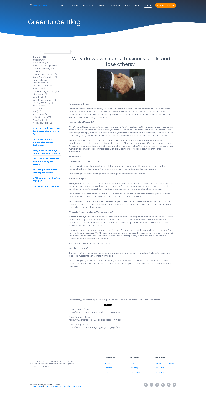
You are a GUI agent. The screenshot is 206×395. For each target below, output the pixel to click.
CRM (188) (37, 71)
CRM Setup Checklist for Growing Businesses (45, 171)
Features (74, 5)
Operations (135, 372)
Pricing (62, 5)
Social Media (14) (40, 114)
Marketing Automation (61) (45, 100)
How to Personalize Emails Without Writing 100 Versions (46, 161)
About (128, 5)
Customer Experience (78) (45, 74)
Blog (137, 5)
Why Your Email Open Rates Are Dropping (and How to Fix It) (46, 131)
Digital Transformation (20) (45, 77)
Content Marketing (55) (43, 68)
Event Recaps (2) (40, 82)
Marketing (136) (39, 97)
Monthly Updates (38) (43, 102)
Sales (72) (37, 108)
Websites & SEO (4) (41, 120)
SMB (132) (37, 111)
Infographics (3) (40, 94)
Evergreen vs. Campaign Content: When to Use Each (46, 152)
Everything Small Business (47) (46, 85)
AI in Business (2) (40, 62)
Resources (88, 5)
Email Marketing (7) (41, 80)
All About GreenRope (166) (45, 65)
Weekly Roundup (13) (42, 123)
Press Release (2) (40, 105)
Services (102, 5)
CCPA (46, 386)
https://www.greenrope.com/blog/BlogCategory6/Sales (95, 319)
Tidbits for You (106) (42, 117)
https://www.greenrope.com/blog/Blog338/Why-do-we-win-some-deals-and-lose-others (117, 299)
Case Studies (161, 368)
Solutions (115, 5)
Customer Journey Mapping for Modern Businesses (43, 142)
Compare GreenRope (164, 363)
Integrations (160, 372)
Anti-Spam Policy (75, 386)
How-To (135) (39, 88)
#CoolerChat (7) (40, 59)
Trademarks (34, 386)
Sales (132, 363)
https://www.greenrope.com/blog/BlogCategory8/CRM (94, 312)
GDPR (41, 386)
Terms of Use (63, 386)
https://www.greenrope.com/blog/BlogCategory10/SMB (95, 327)
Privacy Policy (53, 386)
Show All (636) (40, 57)
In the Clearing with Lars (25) (46, 91)
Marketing (134, 368)
